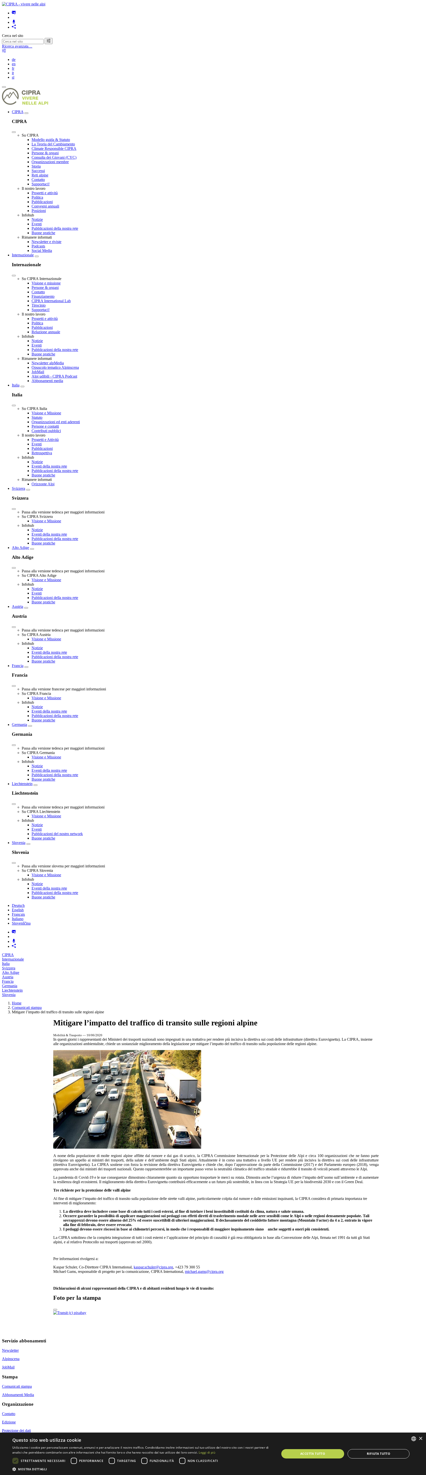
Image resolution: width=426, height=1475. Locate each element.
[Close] (14, 132)
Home (16, 1003)
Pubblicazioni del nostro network (57, 834)
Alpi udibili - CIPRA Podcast (54, 376)
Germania (19, 724)
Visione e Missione (46, 413)
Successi (38, 171)
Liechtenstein (22, 784)
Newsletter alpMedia (48, 363)
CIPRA (17, 112)
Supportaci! (41, 184)
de (14, 59)
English (18, 910)
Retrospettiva (42, 453)
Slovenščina (21, 923)
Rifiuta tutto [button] (378, 1454)
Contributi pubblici (46, 431)
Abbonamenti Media (18, 1395)
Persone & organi (45, 153)
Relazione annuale (46, 332)
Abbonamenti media (47, 381)
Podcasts (38, 246)
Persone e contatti (45, 426)
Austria (17, 606)
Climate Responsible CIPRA (54, 148)
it (13, 73)
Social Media (42, 250)
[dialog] (213, 1454)
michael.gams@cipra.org (204, 1271)
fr (13, 68)
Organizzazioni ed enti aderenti (56, 422)
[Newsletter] (14, 13)
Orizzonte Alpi (43, 484)
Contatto (38, 179)
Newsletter (10, 1350)
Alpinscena (10, 1359)
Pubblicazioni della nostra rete (55, 228)
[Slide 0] (55, 1309)
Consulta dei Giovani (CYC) (54, 157)
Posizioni (39, 211)
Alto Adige (20, 547)
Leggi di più (207, 1452)
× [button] (420, 1438)
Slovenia (18, 843)
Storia (36, 166)
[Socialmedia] (14, 27)
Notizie (37, 219)
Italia (15, 385)
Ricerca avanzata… (17, 46)
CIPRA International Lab (51, 301)
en (14, 64)
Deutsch (18, 905)
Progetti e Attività (45, 440)
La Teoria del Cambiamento (53, 144)
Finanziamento (43, 296)
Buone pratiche (43, 233)
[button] (142, 1469)
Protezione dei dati (16, 1430)
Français (18, 914)
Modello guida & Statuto (51, 140)
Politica (37, 197)
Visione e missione (46, 283)
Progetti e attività (45, 193)
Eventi (37, 224)
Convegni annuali (45, 206)
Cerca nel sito (12, 36)
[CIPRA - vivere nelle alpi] (23, 4)
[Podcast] (14, 22)
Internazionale (23, 255)
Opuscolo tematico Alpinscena (55, 367)
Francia (17, 666)
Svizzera (18, 488)
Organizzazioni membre (50, 162)
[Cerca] (49, 41)
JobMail (38, 372)
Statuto (37, 417)
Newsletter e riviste (46, 242)
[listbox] (413, 1438)
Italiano (17, 919)
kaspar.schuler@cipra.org (153, 1267)
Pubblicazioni (42, 202)
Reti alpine (40, 175)
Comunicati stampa (27, 1007)
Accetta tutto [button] (312, 1454)
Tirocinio (39, 305)
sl (13, 77)
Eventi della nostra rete (49, 466)
